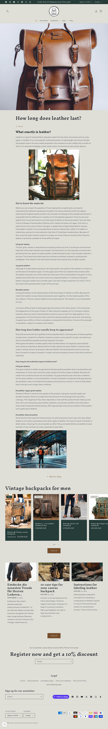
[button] (7, 11)
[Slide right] (58, 544)
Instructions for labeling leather (85, 586)
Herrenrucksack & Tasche (18, 723)
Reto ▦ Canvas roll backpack (71, 524)
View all (54, 551)
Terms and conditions (63, 681)
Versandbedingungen (54, 685)
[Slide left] (49, 544)
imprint (22, 681)
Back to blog (55, 476)
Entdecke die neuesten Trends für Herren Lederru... (19, 589)
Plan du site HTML (79, 681)
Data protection (33, 681)
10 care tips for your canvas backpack (52, 588)
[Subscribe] (70, 661)
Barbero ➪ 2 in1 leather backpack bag (44, 524)
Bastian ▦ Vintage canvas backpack (17, 533)
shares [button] (20, 126)
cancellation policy (47, 681)
